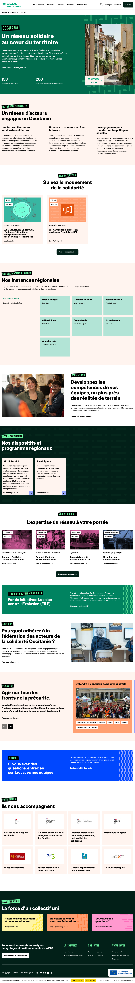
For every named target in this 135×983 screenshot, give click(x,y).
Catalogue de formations (120, 955)
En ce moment (38, 5)
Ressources (116, 959)
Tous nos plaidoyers (95, 952)
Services (70, 5)
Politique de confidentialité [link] (123, 980)
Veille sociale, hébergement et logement (91, 723)
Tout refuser (90, 980)
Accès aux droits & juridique (87, 728)
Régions (13, 12)
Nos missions (68, 952)
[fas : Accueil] (11, 4)
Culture (124, 723)
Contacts (117, 5)
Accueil (4, 12)
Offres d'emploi (117, 952)
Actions (61, 5)
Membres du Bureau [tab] (11, 298)
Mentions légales (27, 973)
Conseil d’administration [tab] (12, 303)
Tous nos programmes (95, 955)
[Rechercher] (101, 5)
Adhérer (128, 5)
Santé (110, 723)
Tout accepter (77, 980)
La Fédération (82, 5)
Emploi (117, 723)
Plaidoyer (50, 5)
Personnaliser (104, 980)
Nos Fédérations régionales (73, 955)
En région (108, 5)
